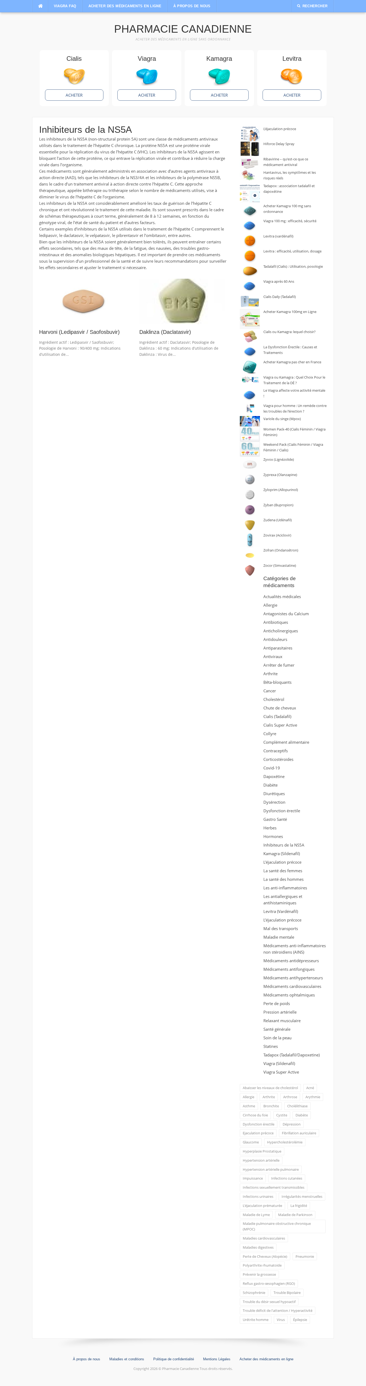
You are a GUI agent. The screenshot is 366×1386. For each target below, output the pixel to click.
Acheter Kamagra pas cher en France (292, 362)
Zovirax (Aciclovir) (277, 535)
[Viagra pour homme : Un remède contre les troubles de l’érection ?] (250, 408)
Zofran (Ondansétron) (280, 550)
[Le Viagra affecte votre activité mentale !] (250, 395)
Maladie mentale (278, 937)
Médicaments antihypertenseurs (293, 977)
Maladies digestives (258, 1247)
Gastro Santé (275, 819)
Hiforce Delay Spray (278, 143)
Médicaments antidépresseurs (291, 960)
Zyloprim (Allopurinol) (280, 489)
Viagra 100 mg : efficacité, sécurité (289, 220)
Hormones (273, 836)
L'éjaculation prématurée (262, 1205)
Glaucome (251, 1142)
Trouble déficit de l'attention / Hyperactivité (277, 1310)
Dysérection (274, 802)
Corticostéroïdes (278, 759)
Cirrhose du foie (255, 1115)
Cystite (281, 1115)
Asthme (249, 1106)
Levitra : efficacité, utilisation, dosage (292, 251)
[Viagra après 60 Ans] (250, 286)
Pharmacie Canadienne (183, 29)
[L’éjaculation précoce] (250, 133)
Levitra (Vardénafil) (280, 911)
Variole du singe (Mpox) (282, 418)
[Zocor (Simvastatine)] (250, 570)
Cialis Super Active (280, 725)
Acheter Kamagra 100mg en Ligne (289, 311)
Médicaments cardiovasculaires (292, 986)
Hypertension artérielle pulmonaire (271, 1169)
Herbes (270, 827)
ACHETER (74, 95)
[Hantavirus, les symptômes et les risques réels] (250, 176)
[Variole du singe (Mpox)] (250, 421)
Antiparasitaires (277, 648)
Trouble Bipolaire (287, 1292)
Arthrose (290, 1096)
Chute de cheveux (279, 708)
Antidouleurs (275, 639)
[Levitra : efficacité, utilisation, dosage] (250, 256)
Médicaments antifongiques (289, 969)
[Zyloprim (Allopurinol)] (250, 494)
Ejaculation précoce (258, 1133)
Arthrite (270, 673)
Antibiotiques (275, 622)
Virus (281, 1319)
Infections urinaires (258, 1196)
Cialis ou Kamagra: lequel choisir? (289, 331)
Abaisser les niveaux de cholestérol (270, 1087)
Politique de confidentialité (173, 1359)
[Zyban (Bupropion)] (250, 510)
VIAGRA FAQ (65, 6)
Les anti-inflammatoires (285, 887)
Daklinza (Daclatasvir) (165, 332)
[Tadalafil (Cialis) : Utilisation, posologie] (250, 271)
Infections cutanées (286, 1178)
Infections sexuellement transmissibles (273, 1187)
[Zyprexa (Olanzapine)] (250, 479)
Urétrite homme (255, 1319)
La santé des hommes (283, 879)
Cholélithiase (297, 1106)
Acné (310, 1087)
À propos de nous (191, 6)
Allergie (270, 605)
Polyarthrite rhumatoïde (262, 1265)
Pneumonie (305, 1256)
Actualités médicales (282, 596)
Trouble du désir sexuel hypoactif (269, 1301)
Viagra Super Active (281, 1072)
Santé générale (276, 1029)
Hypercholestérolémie (284, 1142)
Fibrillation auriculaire (299, 1133)
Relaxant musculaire (282, 1020)
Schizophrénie (254, 1292)
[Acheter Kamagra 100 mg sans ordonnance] (250, 210)
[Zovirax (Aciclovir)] (250, 540)
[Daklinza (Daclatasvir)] (182, 301)
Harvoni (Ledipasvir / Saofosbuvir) (79, 332)
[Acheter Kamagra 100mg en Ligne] (250, 319)
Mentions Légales (216, 1359)
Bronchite (271, 1106)
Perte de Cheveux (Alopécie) (265, 1256)
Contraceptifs (275, 750)
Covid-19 (271, 768)
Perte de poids (276, 1003)
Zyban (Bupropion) (278, 505)
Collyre (269, 733)
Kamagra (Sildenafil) (281, 853)
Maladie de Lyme (256, 1214)
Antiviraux (272, 656)
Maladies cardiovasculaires (264, 1238)
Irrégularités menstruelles (302, 1196)
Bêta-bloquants (277, 682)
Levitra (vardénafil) (278, 236)
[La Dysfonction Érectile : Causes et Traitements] (250, 352)
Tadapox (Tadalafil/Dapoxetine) (291, 1055)
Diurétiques (274, 793)
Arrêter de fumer (278, 665)
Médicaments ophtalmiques (289, 995)
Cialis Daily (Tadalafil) (279, 296)
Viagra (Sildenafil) (279, 1063)
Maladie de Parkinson (295, 1214)
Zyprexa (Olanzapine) (280, 474)
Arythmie (312, 1096)
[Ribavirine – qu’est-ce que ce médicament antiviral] (250, 163)
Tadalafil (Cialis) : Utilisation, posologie (293, 266)
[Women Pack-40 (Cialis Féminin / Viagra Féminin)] (250, 434)
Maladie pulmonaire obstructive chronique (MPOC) (277, 1226)
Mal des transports (280, 928)
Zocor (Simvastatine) (279, 565)
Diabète (270, 785)
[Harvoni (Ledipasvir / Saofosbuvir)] (82, 301)
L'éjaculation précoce (282, 862)
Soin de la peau (277, 1037)
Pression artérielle (280, 1012)
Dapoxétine (274, 776)
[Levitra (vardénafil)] (250, 241)
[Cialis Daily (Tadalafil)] (250, 301)
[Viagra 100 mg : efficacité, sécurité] (250, 225)
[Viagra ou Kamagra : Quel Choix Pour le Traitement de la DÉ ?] (250, 380)
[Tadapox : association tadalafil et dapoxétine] (250, 193)
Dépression (292, 1124)
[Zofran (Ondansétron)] (250, 555)
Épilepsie (300, 1319)
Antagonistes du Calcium (286, 613)
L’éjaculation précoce (279, 128)
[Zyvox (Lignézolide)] (250, 464)
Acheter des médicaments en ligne (125, 6)
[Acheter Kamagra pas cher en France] (250, 367)
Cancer (269, 690)
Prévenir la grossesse (259, 1274)
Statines (270, 1046)
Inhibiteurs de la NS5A (283, 845)
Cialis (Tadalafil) (277, 716)
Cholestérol (273, 699)
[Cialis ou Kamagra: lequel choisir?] (250, 336)
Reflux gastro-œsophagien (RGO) (269, 1283)
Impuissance (253, 1178)
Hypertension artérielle (261, 1160)
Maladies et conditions (126, 1359)
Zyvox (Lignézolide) (278, 459)
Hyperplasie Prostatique (262, 1151)
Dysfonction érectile (281, 810)
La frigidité (298, 1205)
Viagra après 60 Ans (278, 281)
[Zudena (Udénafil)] (250, 525)
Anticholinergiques (280, 630)
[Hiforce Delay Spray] (250, 148)
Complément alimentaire (286, 742)
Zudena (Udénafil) (277, 520)
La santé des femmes (282, 870)
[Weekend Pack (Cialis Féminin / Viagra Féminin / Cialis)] (250, 449)
